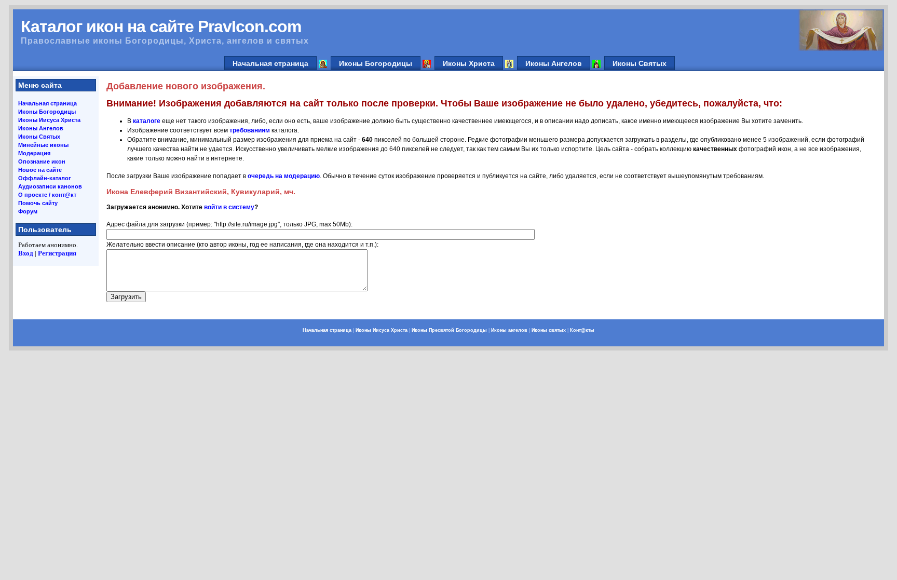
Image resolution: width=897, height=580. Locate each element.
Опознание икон (41, 161)
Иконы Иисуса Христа (49, 120)
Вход (25, 253)
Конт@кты (582, 330)
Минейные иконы (43, 145)
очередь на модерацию (284, 176)
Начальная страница (270, 63)
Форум (27, 211)
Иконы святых (549, 330)
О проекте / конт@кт (47, 195)
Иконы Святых (640, 63)
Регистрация (57, 253)
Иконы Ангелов (553, 63)
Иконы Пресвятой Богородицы (449, 330)
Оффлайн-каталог (44, 178)
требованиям (249, 130)
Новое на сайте (40, 170)
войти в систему (229, 207)
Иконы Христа (469, 63)
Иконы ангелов (509, 330)
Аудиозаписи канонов (50, 186)
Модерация (34, 153)
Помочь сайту (38, 203)
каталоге (146, 121)
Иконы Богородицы (375, 63)
